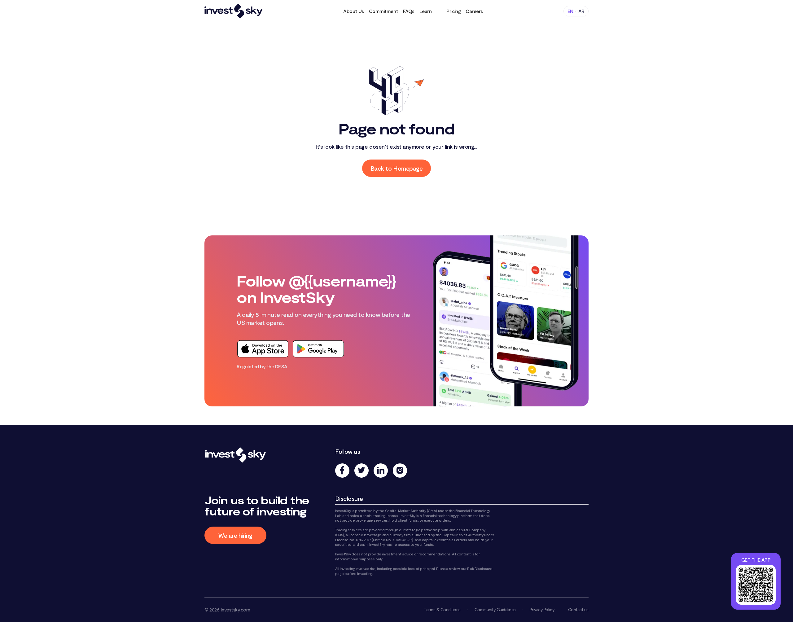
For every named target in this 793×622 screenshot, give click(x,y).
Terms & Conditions (442, 609)
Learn (425, 11)
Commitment (383, 11)
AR (581, 11)
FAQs (408, 11)
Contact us (578, 609)
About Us (353, 11)
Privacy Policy (542, 609)
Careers (474, 11)
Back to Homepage (396, 168)
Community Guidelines (495, 609)
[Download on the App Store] (263, 348)
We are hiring (235, 535)
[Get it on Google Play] (318, 348)
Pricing (453, 11)
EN (570, 11)
